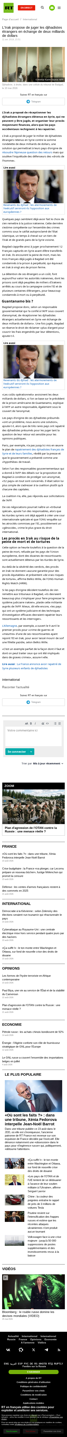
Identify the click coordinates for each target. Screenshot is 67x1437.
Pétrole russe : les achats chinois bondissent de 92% (33, 1031)
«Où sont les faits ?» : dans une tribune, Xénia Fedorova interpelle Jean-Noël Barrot (31, 1119)
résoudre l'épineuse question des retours (27, 152)
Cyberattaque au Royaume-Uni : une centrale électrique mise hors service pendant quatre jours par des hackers (33, 933)
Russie (11, 1339)
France (9, 846)
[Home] (9, 8)
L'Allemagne (9, 625)
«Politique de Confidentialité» (27, 1424)
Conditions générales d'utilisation (33, 1382)
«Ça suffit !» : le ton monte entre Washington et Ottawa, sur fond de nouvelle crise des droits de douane (30, 951)
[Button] (52, 8)
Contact (33, 1399)
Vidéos (9, 1269)
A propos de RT (33, 1378)
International (11, 679)
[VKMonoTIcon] (8, 1350)
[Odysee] (21, 1350)
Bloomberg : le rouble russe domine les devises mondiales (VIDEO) (28, 1314)
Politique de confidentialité (33, 1386)
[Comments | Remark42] (33, 743)
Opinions (11, 968)
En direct (26, 8)
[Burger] (59, 8)
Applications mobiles (33, 1403)
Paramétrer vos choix (34, 1391)
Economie (12, 1024)
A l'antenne (27, 1342)
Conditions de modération (34, 1395)
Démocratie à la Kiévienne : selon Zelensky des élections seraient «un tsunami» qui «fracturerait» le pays (32, 915)
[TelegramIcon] (46, 1350)
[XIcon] (33, 1350)
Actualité (13, 1336)
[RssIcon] (59, 1350)
